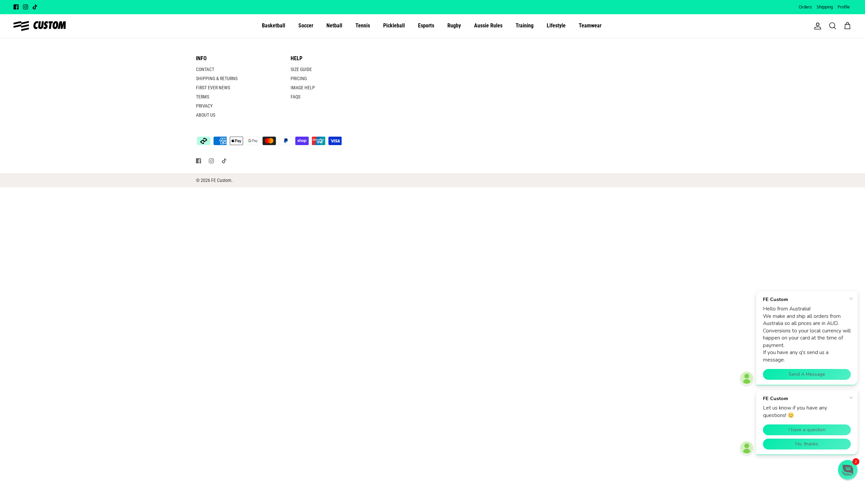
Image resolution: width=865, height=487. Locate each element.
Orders (805, 7)
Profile (844, 7)
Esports (426, 25)
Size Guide (301, 69)
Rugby (454, 25)
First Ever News (213, 87)
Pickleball (394, 25)
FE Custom (221, 180)
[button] (848, 470)
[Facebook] (16, 6)
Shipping (825, 7)
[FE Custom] (40, 26)
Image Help (303, 87)
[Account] (816, 26)
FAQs (295, 96)
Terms (202, 96)
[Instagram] (25, 6)
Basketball (273, 25)
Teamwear (590, 25)
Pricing (299, 78)
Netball (334, 25)
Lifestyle (556, 25)
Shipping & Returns (217, 78)
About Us (205, 115)
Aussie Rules (488, 25)
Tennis (362, 25)
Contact (205, 69)
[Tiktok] (35, 6)
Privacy (204, 106)
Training (525, 25)
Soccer (305, 25)
